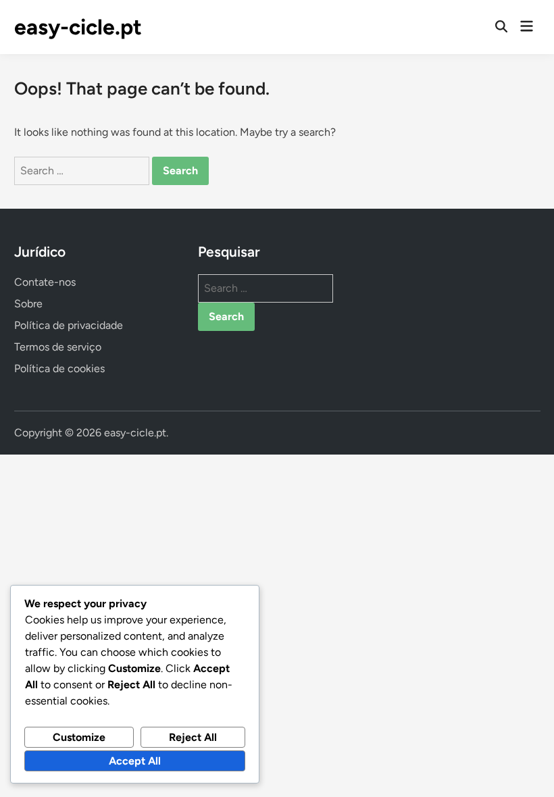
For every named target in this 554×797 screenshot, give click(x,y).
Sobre (28, 303)
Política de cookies (59, 368)
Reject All (193, 737)
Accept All (135, 760)
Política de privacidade (68, 325)
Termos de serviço (57, 346)
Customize (79, 737)
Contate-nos (45, 282)
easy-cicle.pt (78, 27)
